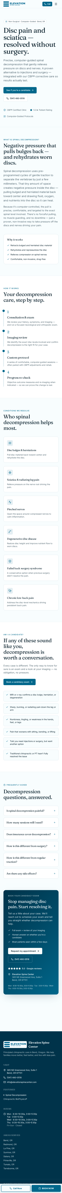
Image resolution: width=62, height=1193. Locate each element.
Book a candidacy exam (17, 682)
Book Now (48, 1188)
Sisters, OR (8, 1156)
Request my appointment (23, 951)
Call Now (17, 1188)
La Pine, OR (8, 1148)
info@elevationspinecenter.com (21, 1082)
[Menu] (56, 4)
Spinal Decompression (15, 1095)
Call (48, 4)
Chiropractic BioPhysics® (15, 1099)
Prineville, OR (9, 1160)
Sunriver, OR (9, 1152)
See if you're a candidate (18, 90)
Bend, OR (7, 1140)
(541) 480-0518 (17, 98)
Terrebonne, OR (10, 1168)
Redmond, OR (10, 1144)
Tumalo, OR (8, 1164)
